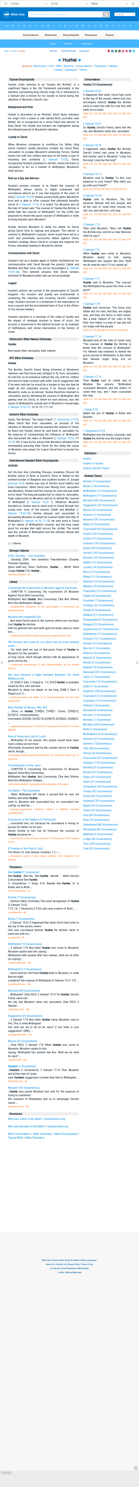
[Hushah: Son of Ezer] (4, 670)
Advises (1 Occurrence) (97, 715)
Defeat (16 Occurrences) (97, 643)
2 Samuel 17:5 (91, 224)
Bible (6, 51)
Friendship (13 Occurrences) (100, 591)
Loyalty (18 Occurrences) (98, 567)
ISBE (58, 66)
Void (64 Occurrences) (96, 815)
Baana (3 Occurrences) (96, 524)
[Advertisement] (73, 1206)
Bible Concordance (19, 1134)
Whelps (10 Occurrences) (98, 586)
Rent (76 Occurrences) (96, 819)
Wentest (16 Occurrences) (98, 581)
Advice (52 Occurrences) (97, 510)
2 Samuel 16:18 (92, 195)
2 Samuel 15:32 (55, 159)
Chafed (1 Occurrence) (96, 705)
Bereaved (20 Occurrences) (99, 672)
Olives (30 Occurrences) (97, 796)
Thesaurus (100, 66)
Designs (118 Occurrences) (99, 762)
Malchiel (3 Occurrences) (98, 834)
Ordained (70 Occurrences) (99, 800)
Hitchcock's (39, 66)
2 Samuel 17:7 (91, 278)
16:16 (11, 442)
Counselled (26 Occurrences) (100, 529)
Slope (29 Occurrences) (97, 777)
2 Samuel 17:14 (28, 204)
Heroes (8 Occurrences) (97, 753)
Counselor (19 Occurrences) (99, 700)
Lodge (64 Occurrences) (97, 839)
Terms (82, 69)
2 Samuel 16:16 (92, 145)
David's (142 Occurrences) (98, 552)
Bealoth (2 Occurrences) (97, 657)
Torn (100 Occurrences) (97, 843)
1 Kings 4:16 (90, 409)
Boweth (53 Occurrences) (98, 767)
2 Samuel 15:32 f (40, 502)
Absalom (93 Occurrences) (99, 519)
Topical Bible (15, 1137)
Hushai (87, 458)
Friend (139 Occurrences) (98, 533)
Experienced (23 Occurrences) (101, 629)
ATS (51, 66)
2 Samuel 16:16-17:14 (35, 520)
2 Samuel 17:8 (91, 304)
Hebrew (112, 66)
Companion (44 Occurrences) (100, 786)
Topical (14, 51)
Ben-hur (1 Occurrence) (96, 648)
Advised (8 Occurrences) (97, 710)
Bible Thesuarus (35, 1137)
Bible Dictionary (42, 1134)
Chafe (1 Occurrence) (95, 686)
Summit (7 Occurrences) (97, 743)
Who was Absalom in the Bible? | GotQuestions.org (38, 1126)
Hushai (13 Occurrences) (97, 538)
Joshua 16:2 (16, 483)
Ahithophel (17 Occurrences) (100, 495)
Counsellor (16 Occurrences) (100, 681)
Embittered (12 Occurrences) (100, 634)
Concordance (83, 66)
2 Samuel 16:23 (23, 197)
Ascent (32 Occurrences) (97, 772)
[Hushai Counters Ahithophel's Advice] (135, 670)
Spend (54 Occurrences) (97, 805)
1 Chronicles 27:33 (66, 419)
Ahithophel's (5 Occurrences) (100, 734)
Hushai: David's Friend (96, 468)
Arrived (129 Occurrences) (98, 557)
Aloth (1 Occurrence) (95, 729)
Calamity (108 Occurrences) (99, 691)
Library (58, 69)
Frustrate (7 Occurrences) (98, 600)
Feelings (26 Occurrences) (98, 605)
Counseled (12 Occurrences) (100, 696)
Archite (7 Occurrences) (97, 481)
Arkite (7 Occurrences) (96, 486)
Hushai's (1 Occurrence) (97, 514)
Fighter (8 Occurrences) (97, 595)
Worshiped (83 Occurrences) (100, 829)
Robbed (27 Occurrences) (98, 614)
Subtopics (71, 69)
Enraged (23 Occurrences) (98, 624)
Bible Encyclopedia (65, 1134)
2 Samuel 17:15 (92, 376)
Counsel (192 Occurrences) (99, 543)
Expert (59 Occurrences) (97, 548)
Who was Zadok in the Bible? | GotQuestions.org (36, 1119)
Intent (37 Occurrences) (97, 781)
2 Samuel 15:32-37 (19, 407)
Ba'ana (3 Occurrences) (96, 653)
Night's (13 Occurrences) (97, 562)
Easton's (68, 66)
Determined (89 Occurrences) (100, 824)
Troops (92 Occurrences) (97, 791)
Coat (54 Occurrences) (96, 848)
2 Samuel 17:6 (91, 249)
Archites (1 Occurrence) (97, 719)
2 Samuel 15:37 (92, 123)
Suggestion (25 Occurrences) (100, 505)
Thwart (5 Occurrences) (97, 610)
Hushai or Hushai (93, 463)
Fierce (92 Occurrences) (97, 810)
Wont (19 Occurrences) (96, 572)
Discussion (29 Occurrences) (100, 758)
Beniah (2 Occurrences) (97, 662)
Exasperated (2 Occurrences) (100, 619)
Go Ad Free (6, 1473)
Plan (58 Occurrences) (96, 748)
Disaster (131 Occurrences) (99, 638)
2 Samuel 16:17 (92, 174)
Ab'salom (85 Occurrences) (99, 500)
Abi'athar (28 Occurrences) (98, 724)
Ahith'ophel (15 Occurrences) (100, 490)
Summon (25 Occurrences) (98, 738)
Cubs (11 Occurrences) (96, 676)
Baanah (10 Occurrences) (98, 667)
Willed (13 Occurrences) (97, 576)
